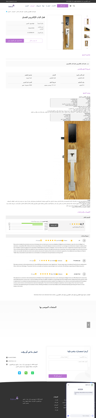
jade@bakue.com (12, 361)
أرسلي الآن (58, 376)
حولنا (43, 6)
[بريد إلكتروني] (21, 373)
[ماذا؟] (34, 373)
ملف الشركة (66, 399)
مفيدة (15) (38, 240)
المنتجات (32, 6)
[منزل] (11, 6)
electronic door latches (50, 294)
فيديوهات (38, 6)
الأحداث (54, 6)
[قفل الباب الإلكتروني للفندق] (64, 32)
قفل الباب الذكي (19, 11)
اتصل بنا (48, 6)
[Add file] (93, 415)
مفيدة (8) (33, 274)
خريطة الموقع (66, 407)
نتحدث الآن (62, 5)
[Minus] (68, 385)
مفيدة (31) (32, 260)
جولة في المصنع (66, 402)
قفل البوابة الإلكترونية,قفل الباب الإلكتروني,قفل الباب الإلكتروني (71, 294)
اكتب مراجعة (53, 225)
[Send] (68, 415)
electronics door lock (39, 294)
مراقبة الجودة (66, 405)
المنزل (27, 6)
